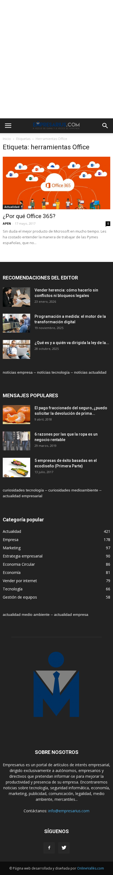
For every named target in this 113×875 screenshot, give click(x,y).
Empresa (10, 539)
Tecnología (12, 588)
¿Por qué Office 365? (29, 216)
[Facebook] (49, 847)
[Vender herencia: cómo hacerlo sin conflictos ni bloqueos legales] (16, 297)
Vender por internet (20, 580)
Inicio (7, 138)
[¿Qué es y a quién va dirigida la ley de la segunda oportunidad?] (16, 349)
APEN (7, 223)
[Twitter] (63, 847)
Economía (12, 572)
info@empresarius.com (68, 810)
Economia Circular (19, 564)
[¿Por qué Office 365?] (56, 183)
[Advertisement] (56, 59)
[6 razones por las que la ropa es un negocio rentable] (16, 440)
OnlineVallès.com (90, 868)
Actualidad (11, 207)
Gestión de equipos (20, 597)
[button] (105, 125)
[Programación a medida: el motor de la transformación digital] (16, 323)
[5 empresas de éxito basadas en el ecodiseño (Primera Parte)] (16, 467)
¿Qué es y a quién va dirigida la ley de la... (72, 343)
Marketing (12, 547)
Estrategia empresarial (23, 556)
